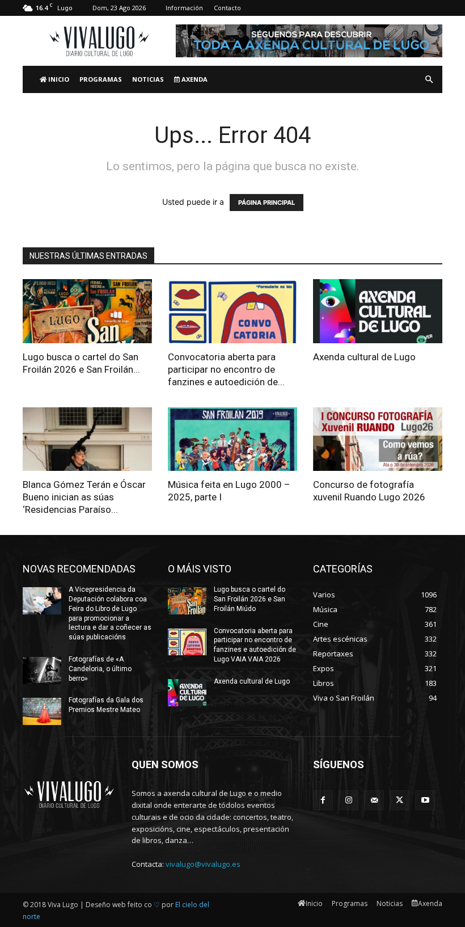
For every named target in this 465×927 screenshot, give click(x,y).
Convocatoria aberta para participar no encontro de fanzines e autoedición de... (226, 369)
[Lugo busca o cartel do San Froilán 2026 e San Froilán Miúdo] (87, 311)
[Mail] (374, 800)
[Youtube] (425, 800)
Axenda (194, 79)
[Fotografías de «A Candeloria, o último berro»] (42, 670)
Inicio (57, 79)
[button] (428, 79)
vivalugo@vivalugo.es (203, 864)
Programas (100, 79)
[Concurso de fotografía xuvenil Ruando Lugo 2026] (377, 439)
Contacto (227, 7)
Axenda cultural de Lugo (364, 357)
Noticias (148, 79)
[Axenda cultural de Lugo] (377, 311)
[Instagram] (348, 800)
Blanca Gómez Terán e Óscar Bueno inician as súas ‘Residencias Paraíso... (84, 497)
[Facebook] (323, 800)
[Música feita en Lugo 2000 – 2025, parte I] (232, 439)
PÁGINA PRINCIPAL (266, 203)
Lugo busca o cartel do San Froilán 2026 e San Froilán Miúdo (249, 599)
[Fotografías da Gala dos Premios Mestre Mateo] (42, 711)
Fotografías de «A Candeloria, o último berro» (100, 668)
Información (184, 7)
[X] (399, 800)
